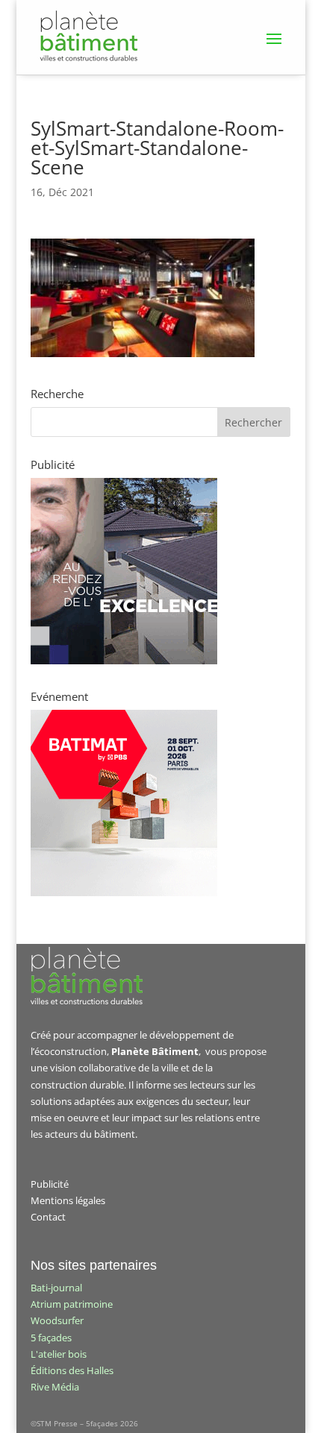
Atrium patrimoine (72, 1304)
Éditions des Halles (72, 1370)
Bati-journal (56, 1287)
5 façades (51, 1337)
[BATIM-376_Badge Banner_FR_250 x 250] (124, 892)
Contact (48, 1216)
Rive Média (55, 1386)
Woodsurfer (57, 1320)
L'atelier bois (59, 1354)
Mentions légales (68, 1200)
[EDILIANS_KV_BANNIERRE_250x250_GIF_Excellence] (124, 660)
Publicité (50, 1184)
